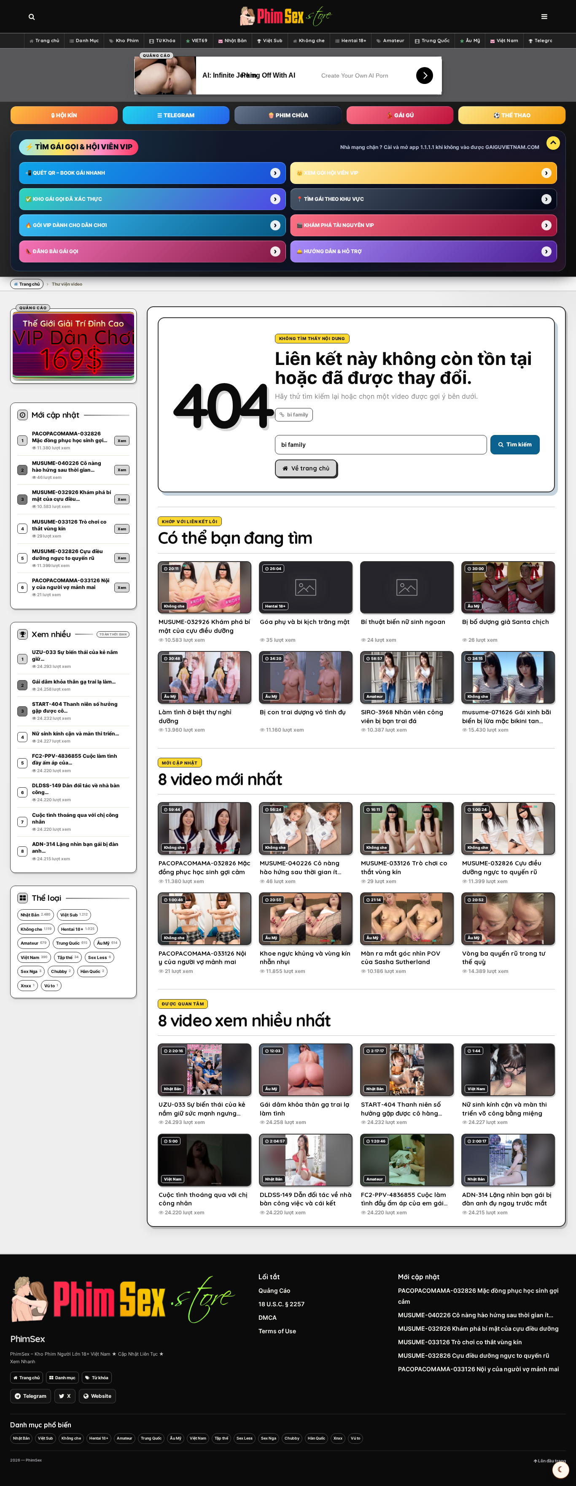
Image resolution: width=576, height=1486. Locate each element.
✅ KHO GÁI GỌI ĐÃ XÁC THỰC (63, 199)
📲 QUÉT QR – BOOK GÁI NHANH (65, 173)
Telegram (546, 40)
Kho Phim (127, 40)
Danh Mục (87, 40)
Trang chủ (47, 40)
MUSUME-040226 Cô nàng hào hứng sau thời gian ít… (475, 1314)
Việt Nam (507, 40)
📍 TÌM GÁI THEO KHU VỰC (330, 199)
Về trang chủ (310, 468)
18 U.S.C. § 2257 (281, 1304)
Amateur (393, 40)
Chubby (61, 971)
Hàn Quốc (92, 971)
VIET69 (200, 40)
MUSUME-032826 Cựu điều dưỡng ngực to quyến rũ (473, 1355)
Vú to (51, 985)
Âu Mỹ (473, 40)
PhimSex (27, 1339)
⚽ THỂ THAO (511, 115)
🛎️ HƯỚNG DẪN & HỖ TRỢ (329, 251)
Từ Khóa (165, 40)
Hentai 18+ (354, 40)
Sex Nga (31, 971)
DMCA (267, 1317)
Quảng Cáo (274, 1290)
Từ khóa (100, 1377)
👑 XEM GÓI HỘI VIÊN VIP (327, 173)
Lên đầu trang (551, 1460)
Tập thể (67, 957)
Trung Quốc (435, 40)
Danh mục (65, 1377)
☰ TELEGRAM (175, 115)
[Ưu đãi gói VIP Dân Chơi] (73, 344)
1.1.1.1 (427, 147)
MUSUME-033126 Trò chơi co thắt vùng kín (460, 1342)
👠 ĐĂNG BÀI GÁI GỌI (51, 251)
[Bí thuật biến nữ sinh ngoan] (407, 587)
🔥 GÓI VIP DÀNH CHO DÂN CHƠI (66, 225)
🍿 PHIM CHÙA (288, 115)
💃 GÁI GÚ (400, 115)
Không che (312, 40)
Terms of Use (277, 1331)
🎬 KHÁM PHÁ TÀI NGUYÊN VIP (335, 225)
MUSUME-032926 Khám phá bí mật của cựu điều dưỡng (478, 1328)
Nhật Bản (236, 40)
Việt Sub (273, 40)
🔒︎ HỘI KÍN (64, 115)
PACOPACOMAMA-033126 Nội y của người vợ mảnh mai (478, 1369)
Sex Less (99, 957)
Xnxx (28, 985)
